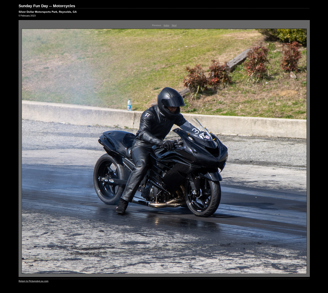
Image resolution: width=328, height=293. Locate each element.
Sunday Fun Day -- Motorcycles (47, 6)
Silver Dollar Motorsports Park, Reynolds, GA (48, 11)
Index (166, 25)
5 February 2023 (27, 15)
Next (174, 25)
